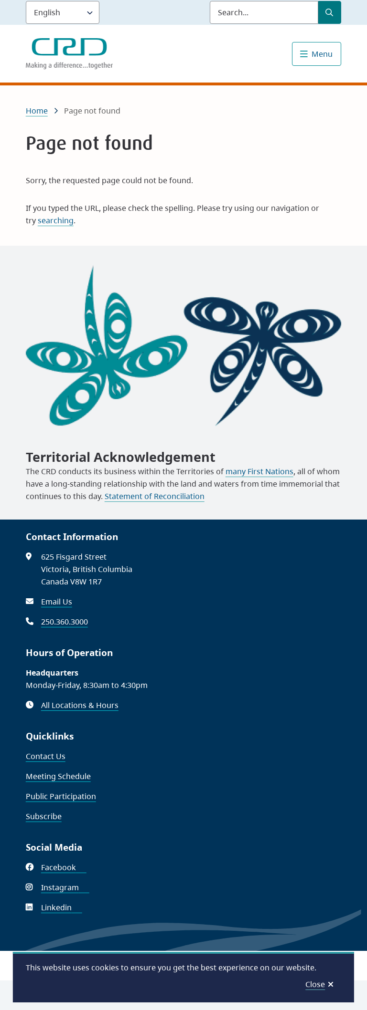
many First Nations (259, 471)
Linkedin (61, 907)
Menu (322, 54)
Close (315, 984)
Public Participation (61, 796)
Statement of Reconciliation (155, 496)
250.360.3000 (64, 621)
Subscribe (44, 816)
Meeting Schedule (58, 776)
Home (37, 110)
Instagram (65, 887)
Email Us (56, 601)
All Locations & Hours (80, 705)
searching (56, 220)
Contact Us (45, 756)
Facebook (63, 867)
